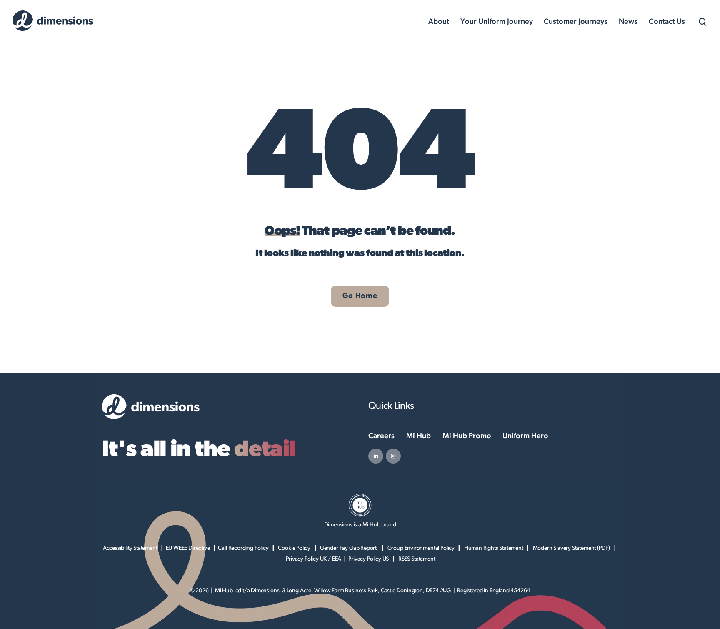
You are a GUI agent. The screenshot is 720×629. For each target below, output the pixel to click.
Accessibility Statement (130, 548)
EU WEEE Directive (188, 548)
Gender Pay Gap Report (349, 548)
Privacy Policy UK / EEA (313, 559)
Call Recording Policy (243, 548)
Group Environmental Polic (420, 548)
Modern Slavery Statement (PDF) (571, 548)
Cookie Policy (294, 548)
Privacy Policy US (368, 559)
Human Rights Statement (493, 548)
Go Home (359, 296)
